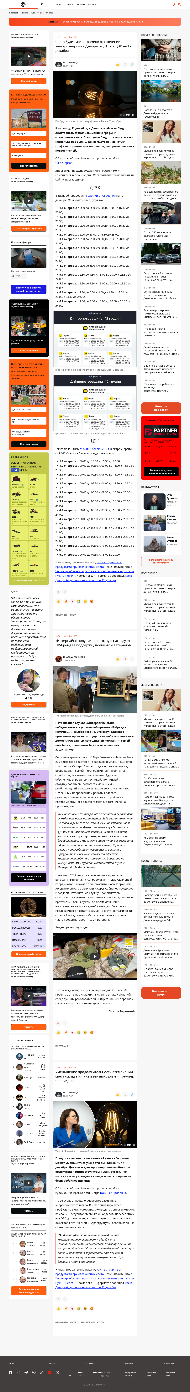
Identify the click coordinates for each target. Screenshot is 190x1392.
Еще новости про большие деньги (29, 1291)
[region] (28, 284)
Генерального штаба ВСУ (33, 580)
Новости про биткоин (29, 954)
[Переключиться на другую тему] (174, 4)
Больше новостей (161, 408)
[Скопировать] (132, 64)
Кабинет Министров (92, 1322)
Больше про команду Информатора (161, 561)
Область (69, 4)
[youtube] (49, 1372)
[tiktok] (41, 1372)
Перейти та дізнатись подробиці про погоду (29, 289)
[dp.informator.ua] (23, 4)
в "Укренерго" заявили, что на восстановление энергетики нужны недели (94, 571)
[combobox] (19, 276)
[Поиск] (179, 4)
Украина (81, 4)
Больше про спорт (161, 992)
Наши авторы (80, 1374)
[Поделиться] (125, 64)
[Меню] (42, 4)
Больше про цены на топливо (29, 877)
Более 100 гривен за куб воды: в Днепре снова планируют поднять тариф (103, 21)
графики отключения (101, 195)
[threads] (57, 1372)
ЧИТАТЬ (28, 1210)
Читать (28, 1026)
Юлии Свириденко (113, 1193)
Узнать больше (29, 350)
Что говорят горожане (29, 228)
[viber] (34, 1372)
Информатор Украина (130, 1374)
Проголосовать (29, 165)
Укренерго (63, 163)
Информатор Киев (152, 1374)
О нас (69, 1374)
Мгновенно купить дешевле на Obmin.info (161, 472)
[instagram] (18, 1372)
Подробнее (28, 704)
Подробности (29, 81)
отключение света (65, 615)
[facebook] (10, 1372)
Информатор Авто (171, 1374)
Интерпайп (61, 1046)
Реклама (92, 4)
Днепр (59, 4)
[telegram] (26, 1372)
